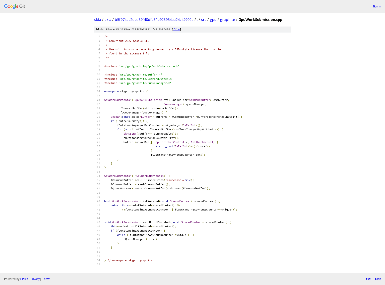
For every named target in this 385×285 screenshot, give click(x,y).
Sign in (377, 6)
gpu (213, 19)
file (176, 29)
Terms (46, 279)
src (203, 19)
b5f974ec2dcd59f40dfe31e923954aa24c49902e (154, 19)
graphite (227, 19)
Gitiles (24, 279)
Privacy (35, 279)
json (378, 279)
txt (368, 279)
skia (97, 19)
